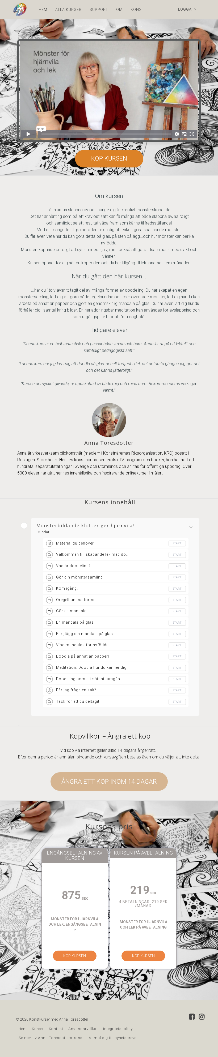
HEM (43, 9)
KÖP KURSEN (109, 158)
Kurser (38, 1028)
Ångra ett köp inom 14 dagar (109, 781)
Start (177, 543)
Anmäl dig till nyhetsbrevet (113, 1038)
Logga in (187, 9)
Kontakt (56, 1028)
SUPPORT (99, 9)
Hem (23, 1028)
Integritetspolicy (118, 1028)
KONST (137, 9)
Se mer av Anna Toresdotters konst (51, 1038)
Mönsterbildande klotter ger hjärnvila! (85, 525)
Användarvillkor (83, 1028)
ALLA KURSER (68, 9)
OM (119, 9)
